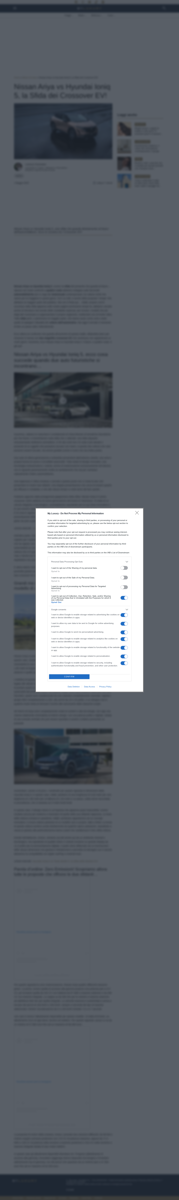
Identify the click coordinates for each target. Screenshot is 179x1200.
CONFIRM (69, 677)
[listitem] (89, 561)
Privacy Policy (105, 686)
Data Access (89, 686)
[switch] (124, 568)
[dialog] (89, 600)
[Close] (138, 513)
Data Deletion (74, 686)
